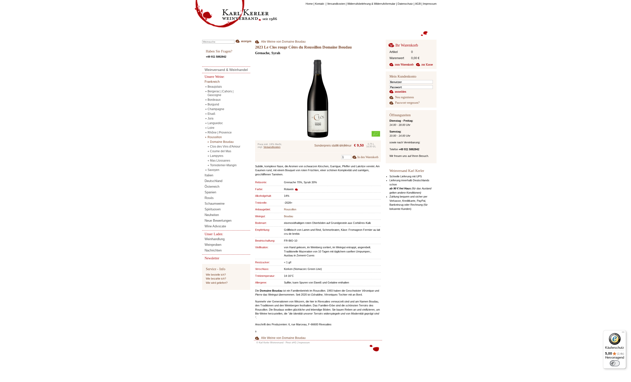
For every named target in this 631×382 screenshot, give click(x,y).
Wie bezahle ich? (216, 278)
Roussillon (290, 209)
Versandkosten (271, 147)
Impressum (304, 342)
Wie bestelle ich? (216, 274)
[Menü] (623, 333)
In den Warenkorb (367, 157)
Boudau (288, 216)
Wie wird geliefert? (217, 282)
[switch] (615, 363)
